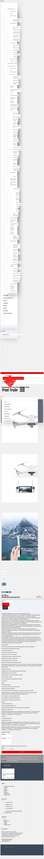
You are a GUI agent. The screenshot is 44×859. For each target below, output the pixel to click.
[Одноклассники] (4, 592)
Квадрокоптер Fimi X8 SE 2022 (9, 773)
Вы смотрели (7, 765)
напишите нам (4, 760)
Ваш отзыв (4, 738)
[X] (7, 592)
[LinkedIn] (8, 592)
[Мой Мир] (5, 592)
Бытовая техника (5, 380)
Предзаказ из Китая (5, 381)
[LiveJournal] (10, 592)
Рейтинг (3, 747)
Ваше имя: (4, 734)
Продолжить (22, 752)
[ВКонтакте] (2, 592)
